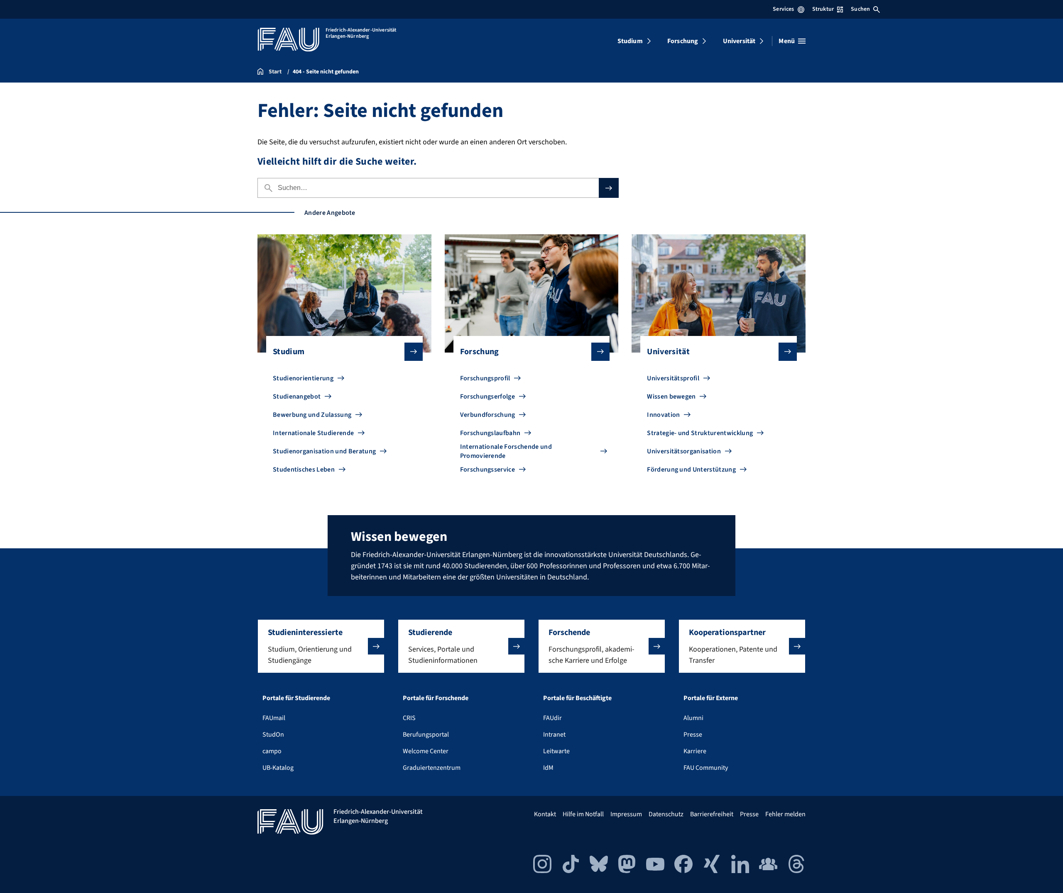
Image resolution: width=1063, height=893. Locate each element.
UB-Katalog (278, 767)
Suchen (860, 9)
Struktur (823, 9)
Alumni (693, 718)
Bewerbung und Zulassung (312, 414)
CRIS (409, 718)
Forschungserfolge (487, 396)
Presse (692, 734)
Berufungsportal (426, 734)
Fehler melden (785, 814)
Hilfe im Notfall (583, 814)
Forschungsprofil (485, 378)
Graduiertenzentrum (431, 767)
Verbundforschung (487, 414)
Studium (630, 41)
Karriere (694, 751)
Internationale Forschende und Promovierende (506, 451)
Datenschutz (666, 814)
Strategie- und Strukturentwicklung (700, 433)
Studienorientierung (303, 378)
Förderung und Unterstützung (691, 469)
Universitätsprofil (673, 378)
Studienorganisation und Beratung (324, 451)
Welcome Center (425, 751)
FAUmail (273, 718)
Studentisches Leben (304, 469)
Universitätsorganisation (684, 451)
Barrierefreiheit (711, 814)
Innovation (663, 414)
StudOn (273, 734)
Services (783, 9)
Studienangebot (297, 396)
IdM (548, 767)
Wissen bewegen (671, 396)
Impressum (626, 814)
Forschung (682, 41)
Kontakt (545, 814)
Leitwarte (556, 751)
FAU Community (705, 767)
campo (272, 751)
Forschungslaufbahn (490, 433)
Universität (739, 41)
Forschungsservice (487, 469)
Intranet (554, 734)
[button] (321, 646)
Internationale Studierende (313, 433)
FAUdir (552, 718)
